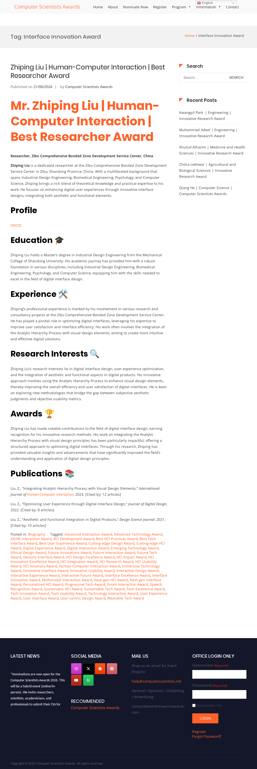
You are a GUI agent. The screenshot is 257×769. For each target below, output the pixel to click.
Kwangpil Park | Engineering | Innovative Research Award (205, 115)
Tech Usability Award (68, 593)
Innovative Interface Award (45, 570)
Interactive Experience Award (35, 575)
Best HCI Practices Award (117, 538)
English (207, 3)
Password (209, 685)
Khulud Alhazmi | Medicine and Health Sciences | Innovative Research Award (212, 150)
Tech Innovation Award (30, 593)
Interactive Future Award (82, 575)
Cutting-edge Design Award (111, 543)
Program (179, 7)
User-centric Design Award (82, 598)
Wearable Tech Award (125, 598)
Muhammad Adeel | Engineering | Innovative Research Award (208, 132)
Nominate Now (135, 7)
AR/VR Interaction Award (31, 538)
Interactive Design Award (137, 570)
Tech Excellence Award (145, 588)
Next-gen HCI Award (111, 579)
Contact (232, 7)
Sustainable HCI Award (63, 588)
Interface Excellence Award (127, 575)
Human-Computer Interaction (50, 494)
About (113, 7)
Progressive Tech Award (85, 584)
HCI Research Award (116, 561)
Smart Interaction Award (127, 584)
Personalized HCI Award (43, 584)
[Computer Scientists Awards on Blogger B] (100, 668)
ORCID (16, 225)
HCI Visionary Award (40, 566)
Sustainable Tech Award (104, 588)
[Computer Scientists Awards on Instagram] (76, 668)
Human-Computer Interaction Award (89, 566)
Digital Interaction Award (88, 548)
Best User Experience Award (63, 543)
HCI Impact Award (131, 557)
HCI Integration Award (79, 561)
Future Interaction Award (114, 552)
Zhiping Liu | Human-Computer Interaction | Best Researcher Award (88, 71)
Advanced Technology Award (138, 534)
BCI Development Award (73, 538)
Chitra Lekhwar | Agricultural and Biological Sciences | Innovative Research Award (207, 170)
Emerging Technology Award (135, 548)
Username (210, 665)
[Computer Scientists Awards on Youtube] (76, 680)
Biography (36, 534)
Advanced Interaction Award (88, 534)
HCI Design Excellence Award (90, 557)
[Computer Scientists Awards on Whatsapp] (88, 680)
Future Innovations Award (69, 552)
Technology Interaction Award (113, 593)
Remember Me (209, 705)
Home (98, 7)
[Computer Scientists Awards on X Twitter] (88, 668)
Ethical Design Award (28, 552)
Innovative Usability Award (92, 570)
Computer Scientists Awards (47, 6)
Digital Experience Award (44, 548)
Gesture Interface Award (43, 557)
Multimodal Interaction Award (67, 579)
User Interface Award (41, 598)
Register (160, 7)
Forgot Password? (206, 736)
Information (206, 7)
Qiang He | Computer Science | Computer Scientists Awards (205, 190)
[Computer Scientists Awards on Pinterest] (112, 668)
